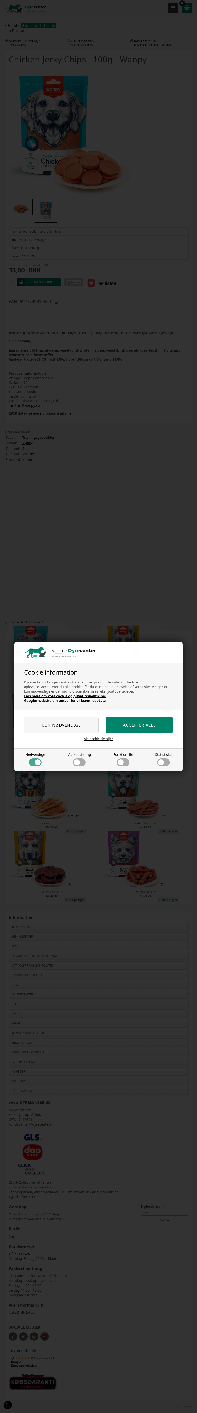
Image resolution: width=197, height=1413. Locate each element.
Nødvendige (35, 754)
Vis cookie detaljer (98, 738)
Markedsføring (79, 754)
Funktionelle (123, 754)
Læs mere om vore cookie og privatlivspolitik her (65, 696)
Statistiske (163, 754)
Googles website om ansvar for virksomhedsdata (65, 700)
